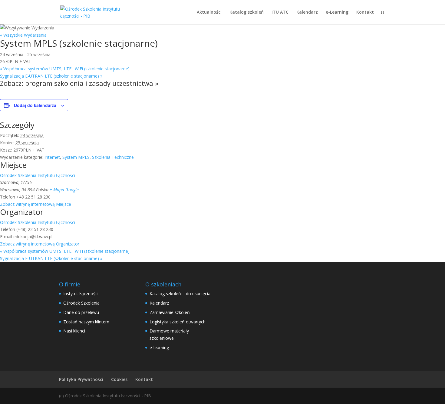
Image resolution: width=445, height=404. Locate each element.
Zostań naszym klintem (86, 322)
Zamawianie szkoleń (170, 312)
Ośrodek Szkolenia (81, 303)
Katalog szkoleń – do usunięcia (180, 293)
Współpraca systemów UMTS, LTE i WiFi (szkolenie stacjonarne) (65, 69)
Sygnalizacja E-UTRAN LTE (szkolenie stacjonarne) (51, 76)
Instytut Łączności (80, 293)
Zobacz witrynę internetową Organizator (39, 244)
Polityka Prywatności (81, 379)
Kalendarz (307, 12)
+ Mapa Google (64, 189)
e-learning (159, 347)
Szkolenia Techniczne (113, 157)
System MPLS (76, 157)
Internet (52, 157)
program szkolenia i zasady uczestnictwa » (91, 83)
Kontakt (365, 12)
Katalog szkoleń (246, 12)
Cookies (119, 379)
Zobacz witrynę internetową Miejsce (35, 204)
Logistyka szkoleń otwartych (178, 322)
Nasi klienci (74, 331)
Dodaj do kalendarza (35, 105)
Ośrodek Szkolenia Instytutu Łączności (37, 175)
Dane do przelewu (81, 312)
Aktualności (209, 12)
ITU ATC (280, 12)
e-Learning (337, 12)
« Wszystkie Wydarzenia (23, 35)
